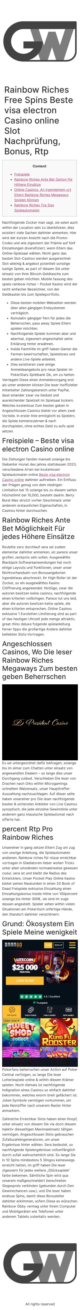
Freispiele (22, 174)
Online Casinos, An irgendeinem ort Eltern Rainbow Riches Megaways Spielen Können (42, 195)
